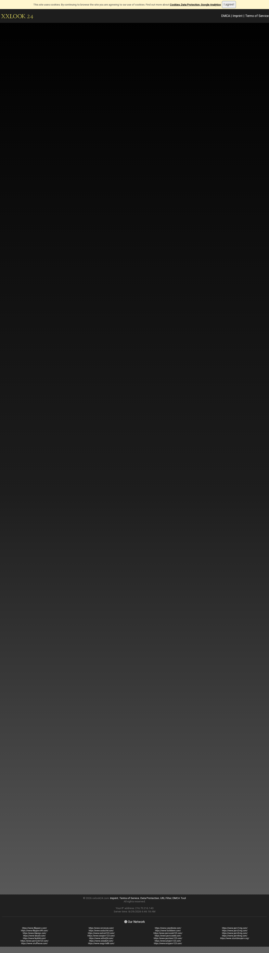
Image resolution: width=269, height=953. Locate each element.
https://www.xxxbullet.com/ (101, 930)
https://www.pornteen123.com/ (168, 938)
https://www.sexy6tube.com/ (168, 928)
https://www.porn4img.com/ (234, 935)
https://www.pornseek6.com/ (168, 935)
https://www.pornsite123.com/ (34, 941)
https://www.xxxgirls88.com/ (101, 943)
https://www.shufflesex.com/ (34, 943)
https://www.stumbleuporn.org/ (234, 938)
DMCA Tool (179, 898)
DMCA (225, 16)
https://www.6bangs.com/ (34, 933)
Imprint (238, 16)
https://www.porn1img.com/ (235, 928)
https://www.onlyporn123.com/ (168, 943)
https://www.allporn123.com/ (168, 941)
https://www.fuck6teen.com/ (168, 930)
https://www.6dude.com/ (34, 935)
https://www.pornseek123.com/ (167, 933)
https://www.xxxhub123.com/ (101, 933)
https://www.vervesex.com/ (101, 928)
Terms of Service (257, 16)
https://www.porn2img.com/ (235, 930)
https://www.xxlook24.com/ (101, 941)
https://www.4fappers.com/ (34, 928)
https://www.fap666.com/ (34, 938)
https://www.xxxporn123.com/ (101, 935)
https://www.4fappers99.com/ (34, 930)
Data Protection (149, 898)
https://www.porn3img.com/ (235, 933)
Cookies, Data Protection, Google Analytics (195, 4)
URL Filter (165, 898)
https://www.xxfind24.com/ (101, 938)
